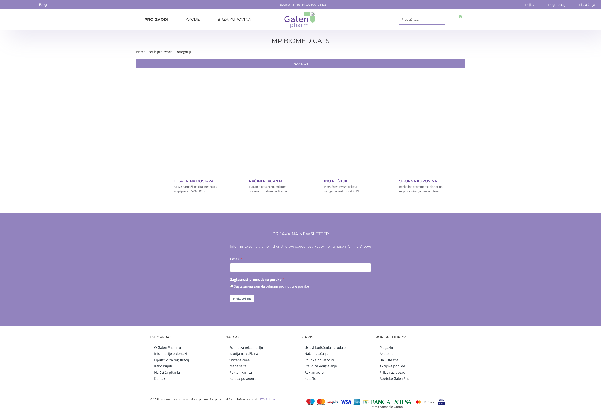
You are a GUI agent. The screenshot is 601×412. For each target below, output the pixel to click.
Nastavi (300, 64)
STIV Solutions (268, 399)
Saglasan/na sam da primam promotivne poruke (271, 286)
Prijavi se (242, 298)
